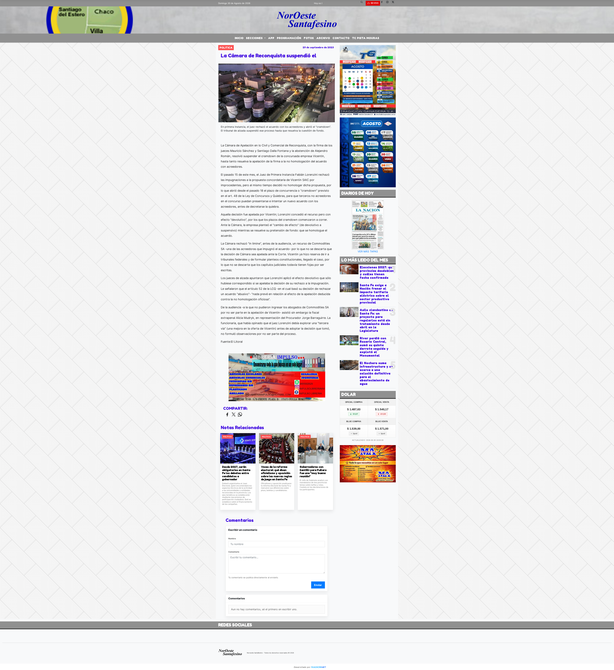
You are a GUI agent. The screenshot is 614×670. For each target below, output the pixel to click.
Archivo (323, 38)
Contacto (341, 38)
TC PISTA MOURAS (365, 38)
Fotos (309, 38)
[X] (394, 3)
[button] (363, 3)
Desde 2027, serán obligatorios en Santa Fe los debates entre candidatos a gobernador (236, 473)
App (271, 38)
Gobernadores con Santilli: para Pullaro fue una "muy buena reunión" (313, 471)
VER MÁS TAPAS (368, 251)
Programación (289, 38)
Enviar (318, 585)
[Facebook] (383, 3)
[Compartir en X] (233, 414)
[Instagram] (388, 3)
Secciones (255, 38)
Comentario (233, 552)
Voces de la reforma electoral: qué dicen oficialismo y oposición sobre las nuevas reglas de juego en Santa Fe (276, 473)
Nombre (232, 538)
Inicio (239, 38)
